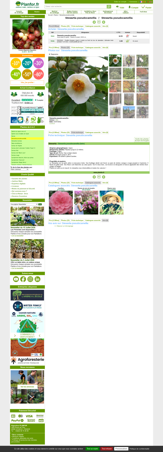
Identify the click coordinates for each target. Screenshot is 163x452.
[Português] (147, 2)
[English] (150, 2)
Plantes (36, 12)
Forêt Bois (143, 12)
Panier (148, 8)
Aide (122, 8)
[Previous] (12, 34)
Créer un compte (120, 2)
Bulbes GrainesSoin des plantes (72, 12)
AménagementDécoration (108, 12)
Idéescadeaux (126, 12)
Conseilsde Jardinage (19, 12)
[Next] (42, 34)
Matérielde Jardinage (54, 12)
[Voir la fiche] (27, 34)
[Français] (140, 2)
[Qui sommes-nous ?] (27, 107)
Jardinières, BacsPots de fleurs (90, 12)
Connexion (133, 2)
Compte (134, 8)
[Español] (144, 2)
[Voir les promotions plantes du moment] (27, 84)
